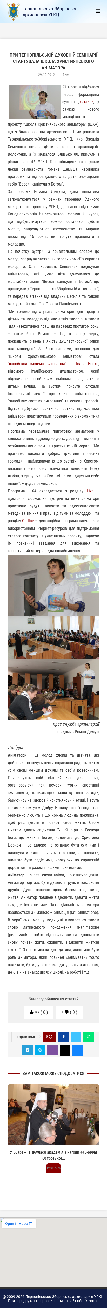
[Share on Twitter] (76, 1037)
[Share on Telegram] (27, 1050)
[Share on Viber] (52, 1050)
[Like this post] (50, 1037)
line (31, 520)
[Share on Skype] (40, 1050)
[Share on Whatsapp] (88, 1037)
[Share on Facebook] (63, 1037)
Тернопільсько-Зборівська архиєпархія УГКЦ (50, 12)
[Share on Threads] (65, 1050)
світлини (86, 101)
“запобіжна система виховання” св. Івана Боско (53, 363)
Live (90, 490)
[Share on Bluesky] (77, 1050)
